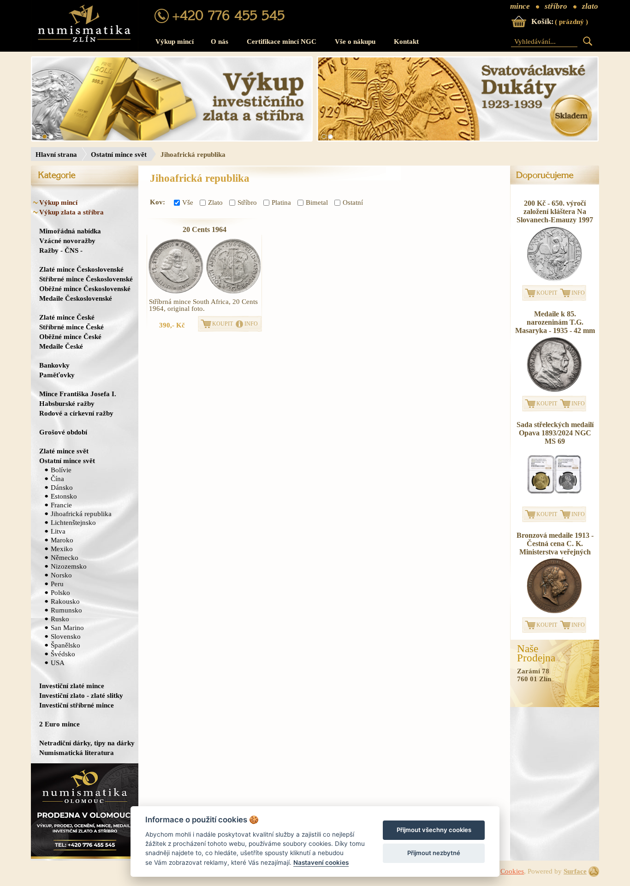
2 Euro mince (59, 724)
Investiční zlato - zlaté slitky (81, 695)
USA (58, 662)
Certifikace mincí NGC (281, 41)
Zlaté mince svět (64, 451)
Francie (61, 505)
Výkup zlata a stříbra (71, 212)
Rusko (60, 619)
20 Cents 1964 (204, 229)
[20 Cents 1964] (175, 266)
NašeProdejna (536, 653)
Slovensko (66, 636)
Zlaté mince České (67, 317)
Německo (64, 557)
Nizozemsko (69, 566)
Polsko (60, 592)
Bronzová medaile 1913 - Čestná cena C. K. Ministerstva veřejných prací (555, 547)
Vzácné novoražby (67, 240)
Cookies (512, 871)
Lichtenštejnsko (73, 522)
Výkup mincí (174, 41)
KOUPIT (222, 324)
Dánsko (62, 487)
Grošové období (63, 432)
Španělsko (65, 645)
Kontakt (406, 41)
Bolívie (61, 470)
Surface (575, 871)
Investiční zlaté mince (71, 686)
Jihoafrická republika (81, 513)
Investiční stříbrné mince (76, 705)
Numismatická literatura (76, 752)
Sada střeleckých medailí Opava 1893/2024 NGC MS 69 (555, 433)
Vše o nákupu (355, 41)
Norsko (61, 575)
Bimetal (317, 202)
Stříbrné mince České (71, 327)
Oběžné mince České (70, 336)
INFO (251, 324)
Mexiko (62, 549)
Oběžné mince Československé (85, 288)
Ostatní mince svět (119, 154)
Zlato (215, 202)
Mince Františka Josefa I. (77, 394)
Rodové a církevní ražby (76, 413)
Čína (57, 478)
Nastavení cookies (321, 862)
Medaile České (61, 346)
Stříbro (247, 202)
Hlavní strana (56, 154)
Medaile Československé (75, 298)
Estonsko (64, 496)
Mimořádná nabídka (70, 231)
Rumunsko (66, 610)
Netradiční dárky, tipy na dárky (87, 743)
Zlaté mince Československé (81, 269)
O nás (219, 41)
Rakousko (65, 601)
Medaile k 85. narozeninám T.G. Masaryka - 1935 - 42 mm (555, 322)
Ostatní (353, 202)
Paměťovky (57, 375)
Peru (57, 584)
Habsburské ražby (67, 403)
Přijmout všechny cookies (434, 829)
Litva (58, 531)
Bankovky (54, 365)
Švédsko (63, 654)
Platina (281, 202)
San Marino (67, 627)
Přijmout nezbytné (433, 852)
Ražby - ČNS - (61, 250)
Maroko (62, 540)
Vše (187, 202)
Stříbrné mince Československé (86, 279)
